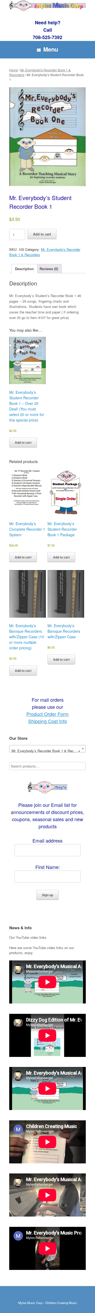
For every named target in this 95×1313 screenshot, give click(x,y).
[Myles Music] (47, 5)
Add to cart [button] (23, 442)
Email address (47, 840)
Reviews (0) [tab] (49, 268)
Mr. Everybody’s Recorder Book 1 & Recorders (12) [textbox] (49, 750)
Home (13, 70)
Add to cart (42, 234)
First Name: (47, 866)
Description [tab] (24, 268)
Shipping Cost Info (47, 721)
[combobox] (47, 748)
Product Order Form (47, 713)
